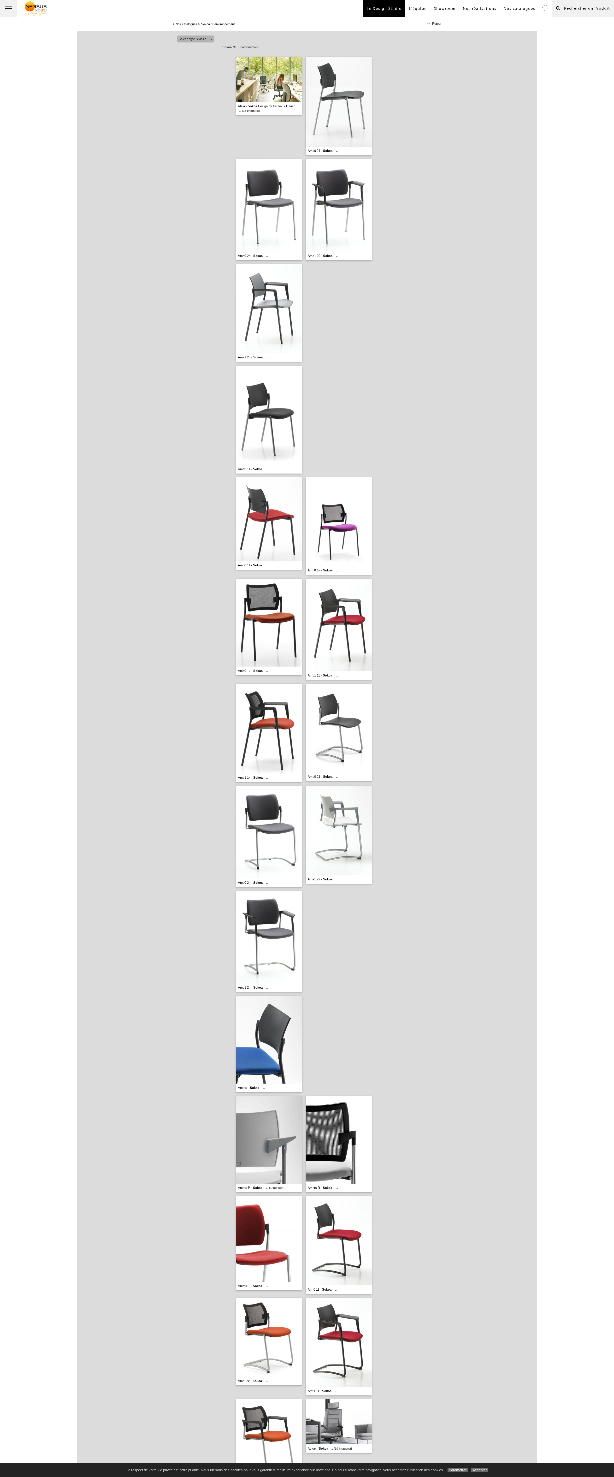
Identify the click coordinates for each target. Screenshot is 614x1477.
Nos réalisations (479, 8)
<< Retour (434, 23)
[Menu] (8, 8)
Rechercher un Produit (585, 8)
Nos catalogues (519, 8)
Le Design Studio (384, 8)
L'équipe (418, 8)
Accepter (480, 1470)
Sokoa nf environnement (218, 24)
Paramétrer (457, 1470)
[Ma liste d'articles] (545, 8)
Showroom (445, 8)
